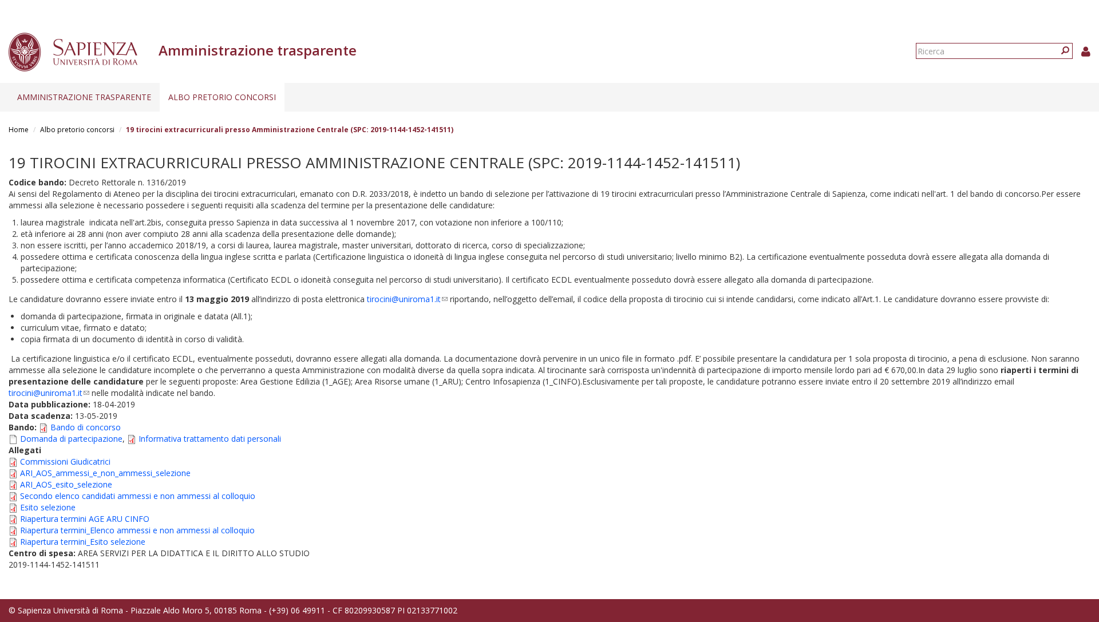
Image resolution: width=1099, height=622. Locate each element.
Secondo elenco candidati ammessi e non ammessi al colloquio (137, 495)
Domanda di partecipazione (71, 438)
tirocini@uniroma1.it (407, 299)
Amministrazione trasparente (84, 97)
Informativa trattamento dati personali (210, 438)
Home (19, 129)
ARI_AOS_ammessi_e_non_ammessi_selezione (105, 473)
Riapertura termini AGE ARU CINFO (84, 518)
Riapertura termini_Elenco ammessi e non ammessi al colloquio (137, 530)
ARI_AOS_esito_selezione (66, 484)
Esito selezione (48, 507)
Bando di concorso (85, 427)
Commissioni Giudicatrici (65, 461)
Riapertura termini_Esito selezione (82, 541)
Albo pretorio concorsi (222, 97)
